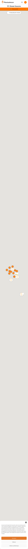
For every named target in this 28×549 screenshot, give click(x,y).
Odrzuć (14, 542)
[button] (26, 522)
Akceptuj (14, 538)
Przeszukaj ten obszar (14, 12)
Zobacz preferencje (14, 545)
